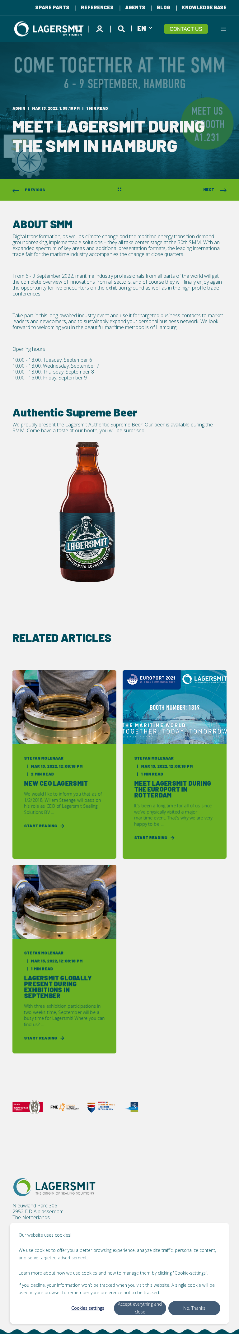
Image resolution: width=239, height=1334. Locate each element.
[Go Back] (119, 190)
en (141, 28)
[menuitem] (52, 7)
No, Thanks (194, 1308)
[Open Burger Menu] (223, 29)
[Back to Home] (49, 29)
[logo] (54, 1187)
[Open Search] (122, 27)
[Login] (100, 27)
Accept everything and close (140, 1308)
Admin (18, 108)
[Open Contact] (77, 28)
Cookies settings (87, 1308)
